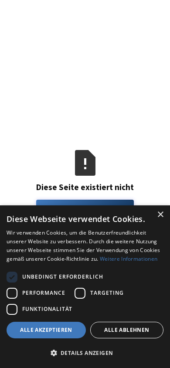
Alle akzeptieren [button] (46, 330)
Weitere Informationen (128, 258)
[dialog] (85, 286)
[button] (85, 353)
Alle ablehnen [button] (126, 330)
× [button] (160, 214)
